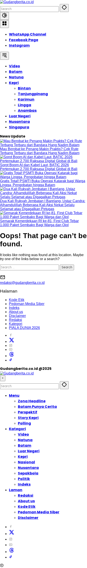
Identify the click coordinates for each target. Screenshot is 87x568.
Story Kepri (28, 417)
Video (23, 434)
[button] (64, 8)
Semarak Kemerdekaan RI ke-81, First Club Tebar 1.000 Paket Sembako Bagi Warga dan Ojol (39, 223)
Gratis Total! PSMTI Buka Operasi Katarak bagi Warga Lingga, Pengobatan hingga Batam (42, 183)
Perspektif (27, 412)
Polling (24, 423)
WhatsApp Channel (27, 34)
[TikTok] (10, 360)
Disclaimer (17, 316)
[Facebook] (10, 335)
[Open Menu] (4, 24)
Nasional (26, 462)
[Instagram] (10, 345)
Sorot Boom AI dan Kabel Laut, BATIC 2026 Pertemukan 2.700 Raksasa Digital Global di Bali (38, 167)
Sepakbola (28, 473)
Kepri (23, 456)
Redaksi (15, 320)
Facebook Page (23, 39)
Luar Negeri (28, 451)
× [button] (3, 378)
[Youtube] (10, 349)
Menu (14, 395)
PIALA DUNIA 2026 (24, 328)
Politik (24, 478)
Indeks (14, 308)
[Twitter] (11, 341)
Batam (24, 445)
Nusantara (28, 467)
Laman (15, 489)
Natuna (25, 439)
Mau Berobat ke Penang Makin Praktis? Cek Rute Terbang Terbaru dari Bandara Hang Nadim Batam (39, 151)
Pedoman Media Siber (26, 304)
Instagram (19, 45)
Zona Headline (32, 401)
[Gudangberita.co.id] (17, 2)
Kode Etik (16, 300)
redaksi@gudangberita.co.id (22, 283)
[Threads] (11, 356)
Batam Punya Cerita (37, 406)
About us (16, 312)
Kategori (15, 324)
